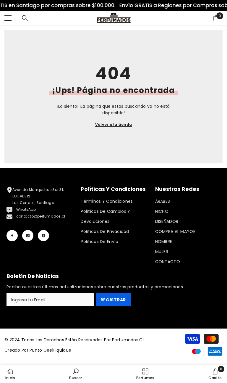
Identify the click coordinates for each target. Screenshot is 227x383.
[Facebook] (12, 235)
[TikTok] (43, 235)
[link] (75, 374)
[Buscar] (24, 18)
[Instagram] (27, 235)
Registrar (113, 300)
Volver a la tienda (113, 124)
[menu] (8, 18)
